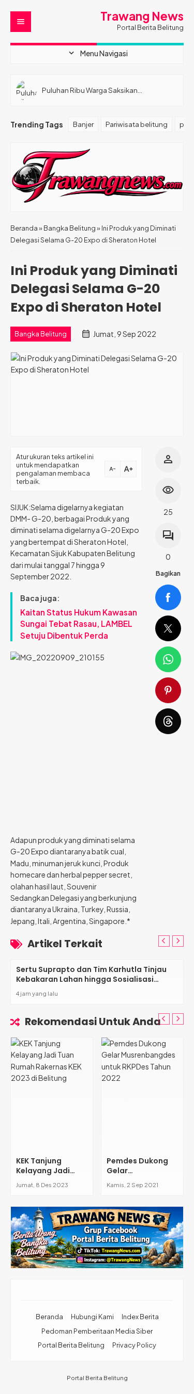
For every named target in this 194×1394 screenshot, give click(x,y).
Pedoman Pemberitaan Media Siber (97, 1331)
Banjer (83, 124)
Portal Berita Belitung (71, 1345)
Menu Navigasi (97, 53)
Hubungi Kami (92, 1316)
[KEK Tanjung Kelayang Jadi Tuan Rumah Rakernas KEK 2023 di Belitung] (52, 1094)
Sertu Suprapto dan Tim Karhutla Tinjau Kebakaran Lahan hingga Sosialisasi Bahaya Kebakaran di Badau (91, 979)
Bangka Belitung (40, 334)
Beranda (49, 1316)
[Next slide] (178, 941)
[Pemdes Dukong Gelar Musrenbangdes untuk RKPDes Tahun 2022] (142, 1094)
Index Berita (140, 1316)
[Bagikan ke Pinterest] (168, 690)
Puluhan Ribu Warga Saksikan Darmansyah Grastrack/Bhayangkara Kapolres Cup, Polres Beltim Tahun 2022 (106, 90)
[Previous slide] (164, 941)
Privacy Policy (134, 1345)
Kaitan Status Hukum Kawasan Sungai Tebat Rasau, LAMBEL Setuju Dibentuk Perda (78, 623)
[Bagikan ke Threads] (168, 721)
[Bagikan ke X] (168, 628)
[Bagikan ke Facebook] (168, 597)
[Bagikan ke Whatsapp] (168, 659)
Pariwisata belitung (137, 124)
